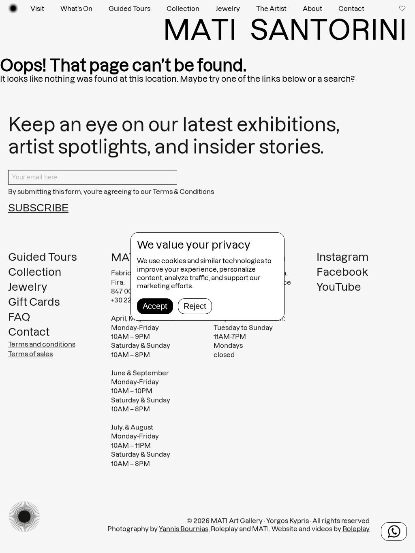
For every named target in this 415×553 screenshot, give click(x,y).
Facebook (342, 272)
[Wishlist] (403, 8)
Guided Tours (129, 8)
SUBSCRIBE (38, 208)
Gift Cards (34, 302)
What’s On (76, 8)
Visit (37, 8)
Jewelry (228, 8)
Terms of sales (30, 353)
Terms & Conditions (183, 191)
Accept (155, 306)
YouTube (339, 287)
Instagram (343, 257)
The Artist (271, 8)
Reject (195, 306)
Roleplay (356, 528)
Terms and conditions (41, 344)
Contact (351, 8)
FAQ (19, 317)
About (312, 8)
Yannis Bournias (183, 528)
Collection (183, 8)
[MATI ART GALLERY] (13, 8)
